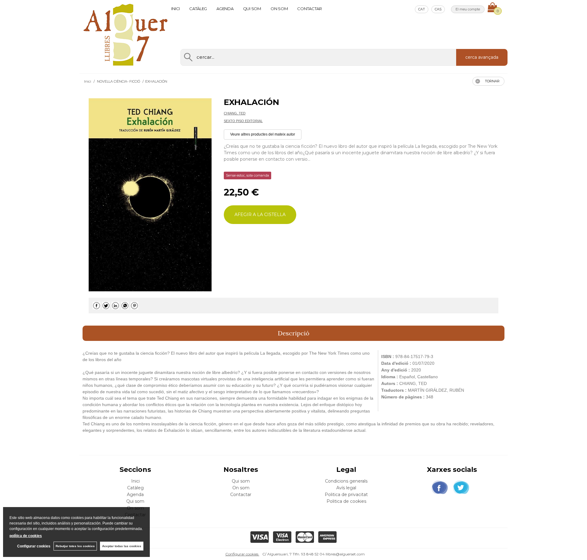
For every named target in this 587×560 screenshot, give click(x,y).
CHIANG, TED (235, 113)
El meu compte (468, 9)
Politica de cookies (346, 501)
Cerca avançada (481, 57)
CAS (438, 9)
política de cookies (25, 536)
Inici (175, 8)
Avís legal (346, 488)
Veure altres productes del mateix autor (262, 134)
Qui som (252, 8)
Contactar (309, 8)
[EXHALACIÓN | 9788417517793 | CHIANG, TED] (150, 194)
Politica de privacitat (346, 494)
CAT (421, 9)
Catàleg (198, 8)
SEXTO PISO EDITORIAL (243, 121)
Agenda (224, 8)
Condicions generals (346, 481)
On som (279, 8)
